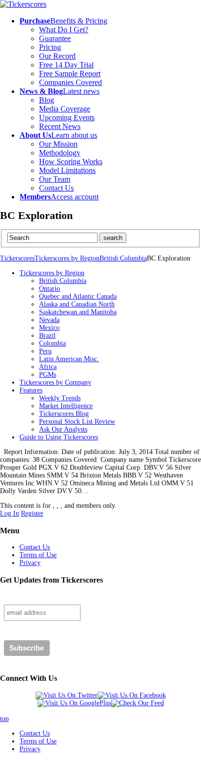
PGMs (47, 374)
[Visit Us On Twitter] (67, 695)
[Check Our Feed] (137, 703)
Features (31, 390)
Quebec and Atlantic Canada (78, 296)
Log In (9, 513)
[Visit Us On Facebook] (132, 695)
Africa (48, 366)
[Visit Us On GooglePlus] (74, 703)
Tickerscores (17, 258)
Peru (45, 351)
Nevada (49, 320)
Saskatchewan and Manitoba (78, 312)
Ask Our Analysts (63, 429)
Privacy (30, 562)
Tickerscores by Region (67, 258)
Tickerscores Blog (64, 413)
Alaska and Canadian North (77, 304)
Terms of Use (38, 555)
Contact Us (35, 547)
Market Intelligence (66, 406)
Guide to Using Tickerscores (59, 437)
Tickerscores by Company (55, 382)
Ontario (49, 288)
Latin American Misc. (69, 359)
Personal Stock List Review (77, 421)
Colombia (52, 343)
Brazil (47, 335)
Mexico (49, 327)
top (4, 718)
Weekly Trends (59, 398)
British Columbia (123, 258)
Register (32, 513)
